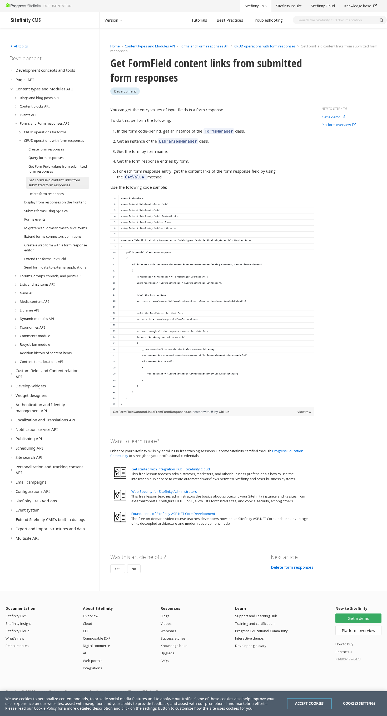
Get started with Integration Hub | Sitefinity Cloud (170, 469)
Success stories (173, 638)
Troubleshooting (268, 20)
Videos (166, 623)
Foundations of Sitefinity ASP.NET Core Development (173, 513)
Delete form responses (292, 567)
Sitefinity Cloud (323, 6)
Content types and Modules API (150, 46)
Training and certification (255, 623)
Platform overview (336, 125)
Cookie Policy (45, 708)
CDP (86, 631)
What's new (15, 638)
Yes (118, 568)
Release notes (17, 645)
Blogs (165, 615)
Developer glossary (250, 645)
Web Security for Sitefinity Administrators (164, 491)
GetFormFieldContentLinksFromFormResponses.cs (152, 412)
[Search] (381, 20)
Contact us (343, 651)
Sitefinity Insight (288, 6)
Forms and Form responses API (204, 46)
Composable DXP (97, 638)
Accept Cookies (309, 703)
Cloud (87, 623)
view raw (304, 412)
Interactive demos (249, 638)
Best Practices (230, 20)
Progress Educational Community (261, 631)
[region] (212, 301)
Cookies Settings (359, 703)
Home (115, 46)
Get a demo (331, 117)
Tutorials (199, 20)
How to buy (344, 644)
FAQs (165, 660)
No (134, 568)
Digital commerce (96, 645)
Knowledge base (358, 6)
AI (84, 653)
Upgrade (168, 653)
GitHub (224, 412)
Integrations (92, 668)
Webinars (168, 631)
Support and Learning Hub (256, 615)
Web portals (92, 660)
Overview (90, 615)
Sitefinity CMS (256, 6)
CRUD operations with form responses (265, 46)
